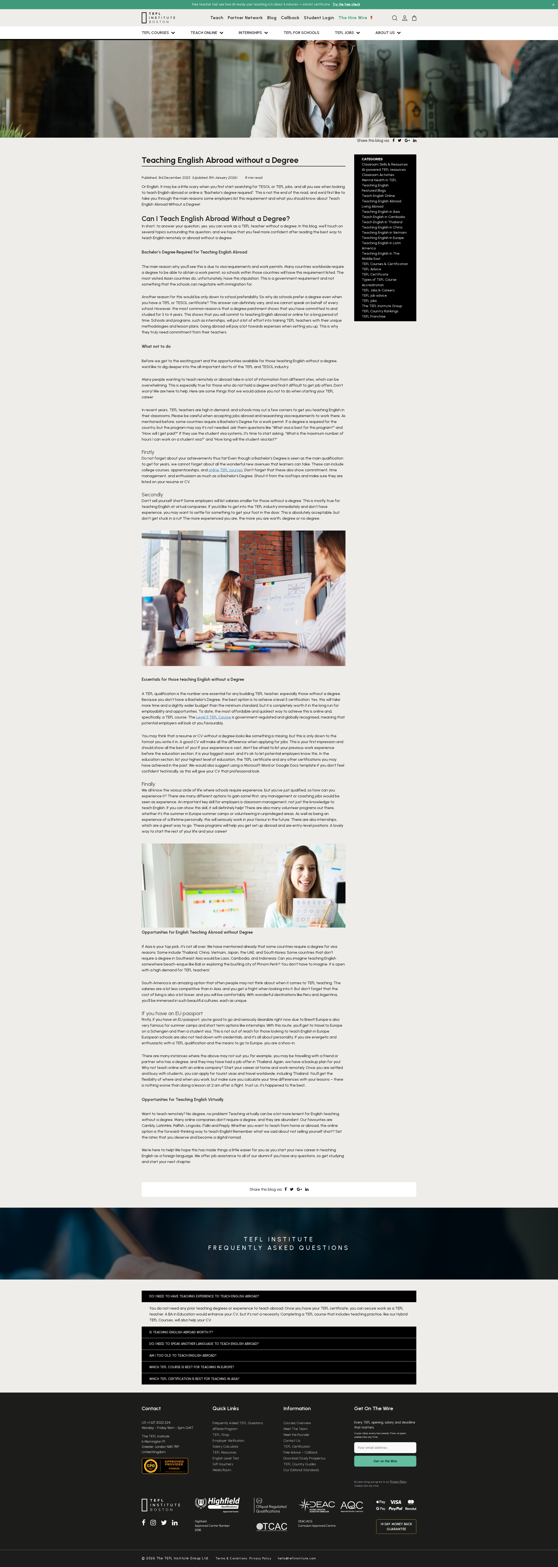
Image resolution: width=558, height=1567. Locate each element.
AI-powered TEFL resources (384, 169)
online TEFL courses (226, 470)
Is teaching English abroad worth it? (181, 1332)
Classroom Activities (378, 175)
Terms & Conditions (231, 1558)
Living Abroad (372, 206)
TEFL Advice (371, 269)
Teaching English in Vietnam (384, 232)
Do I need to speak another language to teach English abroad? (204, 1344)
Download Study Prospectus (304, 1458)
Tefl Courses (155, 32)
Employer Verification (228, 1441)
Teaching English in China (382, 227)
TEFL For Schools (301, 32)
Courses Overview (297, 1423)
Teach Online (204, 32)
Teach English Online (378, 196)
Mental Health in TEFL (379, 180)
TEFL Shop (221, 1435)
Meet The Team (295, 1429)
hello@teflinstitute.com (297, 1558)
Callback (290, 17)
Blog (272, 17)
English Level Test (226, 1458)
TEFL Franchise (374, 316)
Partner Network (245, 17)
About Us (385, 32)
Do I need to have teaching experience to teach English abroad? (204, 1296)
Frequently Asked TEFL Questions (238, 1423)
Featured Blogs (374, 191)
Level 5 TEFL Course (213, 717)
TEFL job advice (374, 295)
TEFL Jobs (344, 32)
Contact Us (291, 1441)
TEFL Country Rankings (380, 311)
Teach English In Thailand (382, 222)
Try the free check (346, 4)
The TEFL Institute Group (382, 306)
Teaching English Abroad (381, 201)
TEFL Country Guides (299, 1464)
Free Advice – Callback (300, 1452)
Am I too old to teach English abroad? (182, 1355)
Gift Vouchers (223, 1464)
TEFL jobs (369, 301)
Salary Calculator (226, 1446)
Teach (216, 17)
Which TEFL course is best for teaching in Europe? (191, 1367)
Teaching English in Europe (383, 238)
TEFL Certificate (375, 274)
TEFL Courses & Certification (385, 264)
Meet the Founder (296, 1435)
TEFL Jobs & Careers (378, 290)
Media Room (222, 1470)
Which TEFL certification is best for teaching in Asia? (194, 1379)
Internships (250, 32)
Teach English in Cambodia (383, 217)
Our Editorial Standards (301, 1470)
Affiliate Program (225, 1429)
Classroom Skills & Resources (385, 164)
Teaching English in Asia (381, 212)
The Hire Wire (354, 17)
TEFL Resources (224, 1452)
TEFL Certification (296, 1446)
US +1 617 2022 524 (156, 1422)
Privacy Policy (398, 1481)
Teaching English (375, 185)
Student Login (319, 17)
